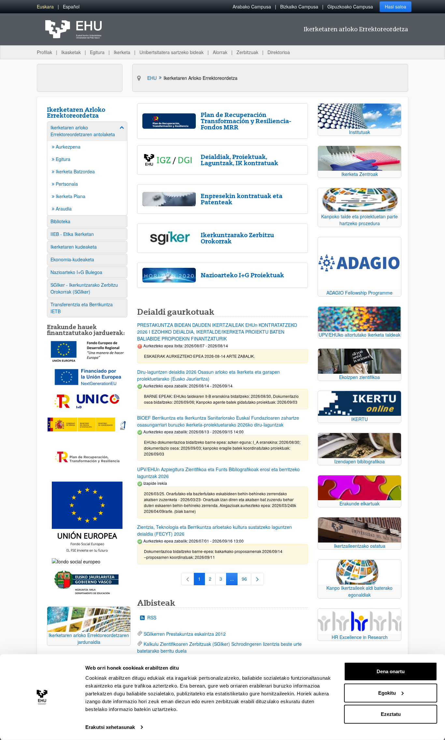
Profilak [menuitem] (44, 52)
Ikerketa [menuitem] (122, 52)
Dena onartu (391, 671)
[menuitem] (45, 6)
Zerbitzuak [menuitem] (247, 52)
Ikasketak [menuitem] (71, 52)
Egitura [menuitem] (97, 52)
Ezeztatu (391, 714)
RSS (151, 617)
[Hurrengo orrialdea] (257, 579)
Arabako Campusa (252, 6)
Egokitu (387, 692)
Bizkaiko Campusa (299, 6)
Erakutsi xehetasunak (110, 727)
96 (246, 580)
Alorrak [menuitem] (220, 52)
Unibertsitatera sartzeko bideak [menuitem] (171, 52)
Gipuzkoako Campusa (350, 6)
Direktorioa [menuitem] (278, 52)
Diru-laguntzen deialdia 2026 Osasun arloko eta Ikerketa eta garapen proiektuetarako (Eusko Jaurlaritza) (208, 375)
